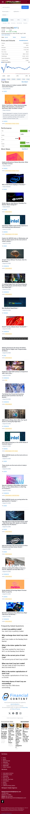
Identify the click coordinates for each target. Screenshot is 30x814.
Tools (25, 19)
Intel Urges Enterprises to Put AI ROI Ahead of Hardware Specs (15, 443)
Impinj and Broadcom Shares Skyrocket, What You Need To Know (15, 162)
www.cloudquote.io (15, 704)
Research (23, 37)
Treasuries (25, 23)
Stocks (12, 19)
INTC (16, 27)
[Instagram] (20, 713)
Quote (6, 37)
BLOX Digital (21, 810)
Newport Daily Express (11, 807)
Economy (17, 123)
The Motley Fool (6, 266)
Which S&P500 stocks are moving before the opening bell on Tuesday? (14, 500)
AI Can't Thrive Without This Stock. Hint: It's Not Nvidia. (14, 260)
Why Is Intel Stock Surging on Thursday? (14, 184)
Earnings (13, 123)
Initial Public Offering (15, 495)
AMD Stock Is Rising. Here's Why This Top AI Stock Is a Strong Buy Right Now (14, 420)
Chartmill (5, 91)
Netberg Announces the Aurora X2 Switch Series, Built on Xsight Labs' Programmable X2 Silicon (14, 349)
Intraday (3, 79)
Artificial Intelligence (8, 123)
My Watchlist (16, 11)
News (9, 23)
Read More (24, 149)
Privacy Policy (24, 707)
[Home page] (13, 2)
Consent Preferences (6, 813)
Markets (5, 19)
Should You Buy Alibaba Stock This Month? (15, 327)
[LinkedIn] (16, 713)
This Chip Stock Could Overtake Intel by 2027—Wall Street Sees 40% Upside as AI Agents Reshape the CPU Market (15, 523)
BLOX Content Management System (11, 810)
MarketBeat (5, 231)
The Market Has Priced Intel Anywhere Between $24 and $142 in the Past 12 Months (13, 395)
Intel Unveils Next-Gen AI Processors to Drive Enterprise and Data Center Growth (15, 546)
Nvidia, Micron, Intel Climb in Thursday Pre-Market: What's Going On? (14, 203)
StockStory (5, 121)
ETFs (19, 19)
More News (24, 82)
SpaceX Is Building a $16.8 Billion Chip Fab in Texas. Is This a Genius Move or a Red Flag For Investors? (14, 487)
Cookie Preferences (21, 809)
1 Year (23, 79)
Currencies (13, 23)
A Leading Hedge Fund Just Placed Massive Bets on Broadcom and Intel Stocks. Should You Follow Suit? (14, 285)
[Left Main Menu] (2, 2)
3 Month (18, 79)
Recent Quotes (5, 11)
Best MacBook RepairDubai (10, 308)
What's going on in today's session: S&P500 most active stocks (14, 85)
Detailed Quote (23, 40)
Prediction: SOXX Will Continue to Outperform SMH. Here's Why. (15, 372)
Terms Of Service (16, 709)
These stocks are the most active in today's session (14, 466)
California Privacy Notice (13, 809)
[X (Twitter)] (9, 713)
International (19, 23)
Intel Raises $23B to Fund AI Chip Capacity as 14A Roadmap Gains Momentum (15, 226)
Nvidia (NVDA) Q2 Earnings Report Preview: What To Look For (14, 591)
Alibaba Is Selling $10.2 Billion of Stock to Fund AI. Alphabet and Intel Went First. (13, 568)
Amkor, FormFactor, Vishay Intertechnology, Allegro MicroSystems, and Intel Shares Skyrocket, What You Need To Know (14, 106)
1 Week (8, 79)
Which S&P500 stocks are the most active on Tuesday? (15, 455)
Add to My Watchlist (5, 35)
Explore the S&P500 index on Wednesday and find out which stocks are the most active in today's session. (15, 239)
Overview (4, 23)
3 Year (28, 79)
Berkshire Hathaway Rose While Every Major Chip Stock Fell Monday (14, 613)
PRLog (5, 355)
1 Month (13, 79)
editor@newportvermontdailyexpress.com (15, 798)
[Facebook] (13, 713)
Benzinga (5, 189)
